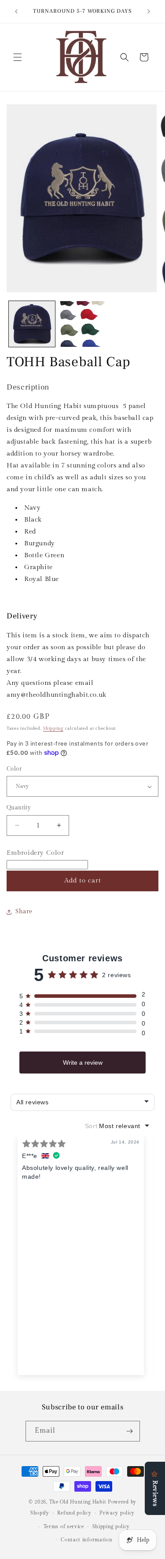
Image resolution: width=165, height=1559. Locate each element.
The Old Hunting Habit (78, 1502)
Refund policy (74, 1513)
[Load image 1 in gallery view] (32, 324)
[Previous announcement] (16, 11)
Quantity (19, 807)
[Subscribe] (129, 1431)
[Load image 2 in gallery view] (82, 324)
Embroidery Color (35, 853)
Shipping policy (111, 1527)
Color (14, 768)
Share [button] (24, 911)
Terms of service (64, 1527)
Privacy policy (117, 1513)
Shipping (53, 728)
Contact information (86, 1540)
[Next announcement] (148, 11)
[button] (17, 57)
